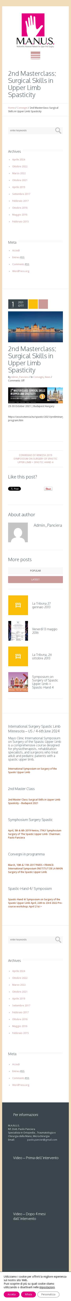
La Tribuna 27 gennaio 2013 (41, 605)
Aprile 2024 (18, 159)
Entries (18, 257)
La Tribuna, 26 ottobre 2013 (42, 656)
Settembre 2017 (21, 193)
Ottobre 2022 (19, 166)
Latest (35, 579)
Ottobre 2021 (19, 180)
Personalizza (48, 1294)
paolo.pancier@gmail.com (42, 1139)
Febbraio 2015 (20, 221)
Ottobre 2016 (19, 207)
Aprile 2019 (18, 187)
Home (11, 107)
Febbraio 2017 (20, 200)
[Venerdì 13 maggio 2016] (18, 631)
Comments (20, 264)
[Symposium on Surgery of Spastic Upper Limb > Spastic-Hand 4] (18, 682)
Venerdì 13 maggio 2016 (44, 631)
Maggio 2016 (19, 214)
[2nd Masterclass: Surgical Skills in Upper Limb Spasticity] (35, 326)
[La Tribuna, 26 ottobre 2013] (18, 656)
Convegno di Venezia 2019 (35, 455)
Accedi (16, 250)
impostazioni (47, 1287)
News (47, 377)
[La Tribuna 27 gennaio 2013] (18, 605)
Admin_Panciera (20, 377)
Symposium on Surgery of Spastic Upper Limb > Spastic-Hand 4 (35, 460)
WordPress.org (20, 271)
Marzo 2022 (19, 173)
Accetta (12, 1294)
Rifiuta (28, 1294)
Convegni (22, 107)
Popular (35, 570)
